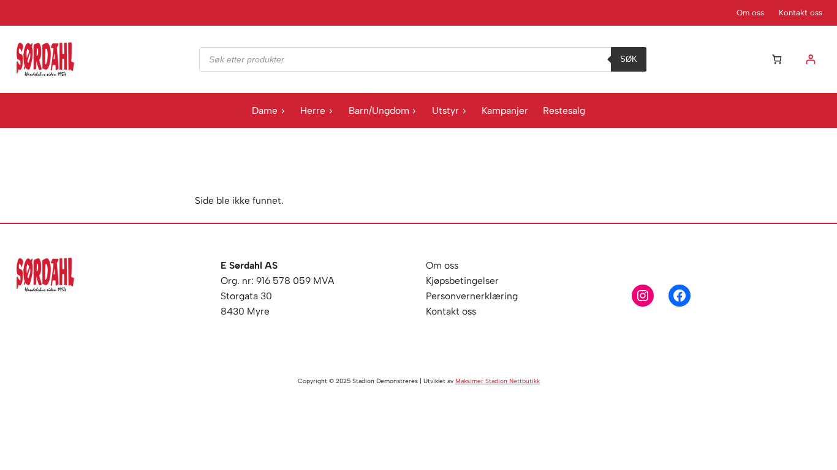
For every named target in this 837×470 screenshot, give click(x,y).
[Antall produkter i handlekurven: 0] (777, 59)
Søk (628, 59)
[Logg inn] (810, 59)
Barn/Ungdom (379, 110)
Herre (312, 110)
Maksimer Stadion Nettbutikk (497, 381)
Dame (265, 110)
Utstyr (445, 110)
